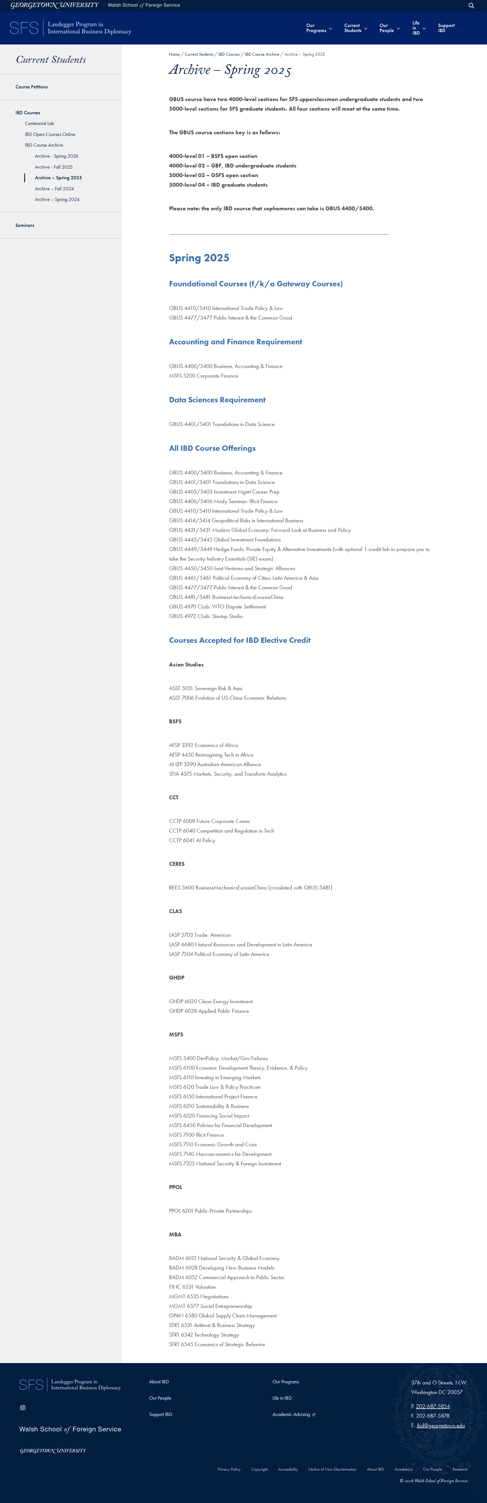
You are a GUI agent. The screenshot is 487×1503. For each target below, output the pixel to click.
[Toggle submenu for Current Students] (366, 27)
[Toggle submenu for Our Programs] (330, 27)
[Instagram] (22, 1407)
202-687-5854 (433, 1406)
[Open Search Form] (471, 5)
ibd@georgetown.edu (441, 1425)
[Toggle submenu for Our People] (398, 27)
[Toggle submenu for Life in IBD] (424, 27)
